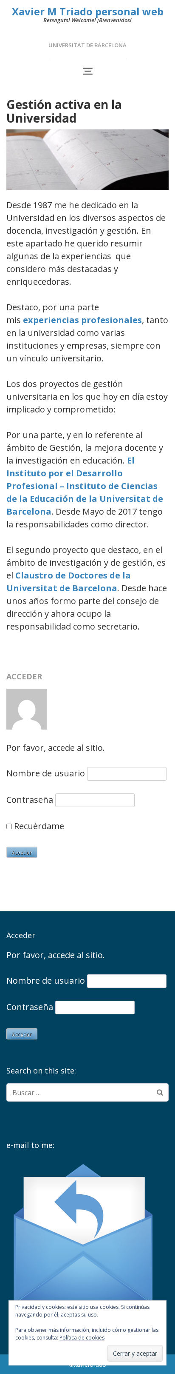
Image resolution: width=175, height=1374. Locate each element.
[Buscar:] (80, 1092)
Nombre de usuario (45, 773)
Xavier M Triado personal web (88, 11)
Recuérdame (38, 826)
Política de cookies (81, 1337)
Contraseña (29, 799)
